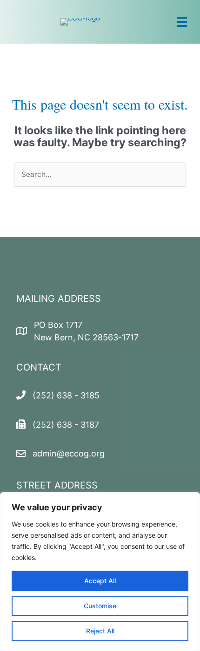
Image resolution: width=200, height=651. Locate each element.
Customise (100, 606)
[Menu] (181, 21)
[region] (100, 571)
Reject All (100, 631)
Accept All (100, 581)
